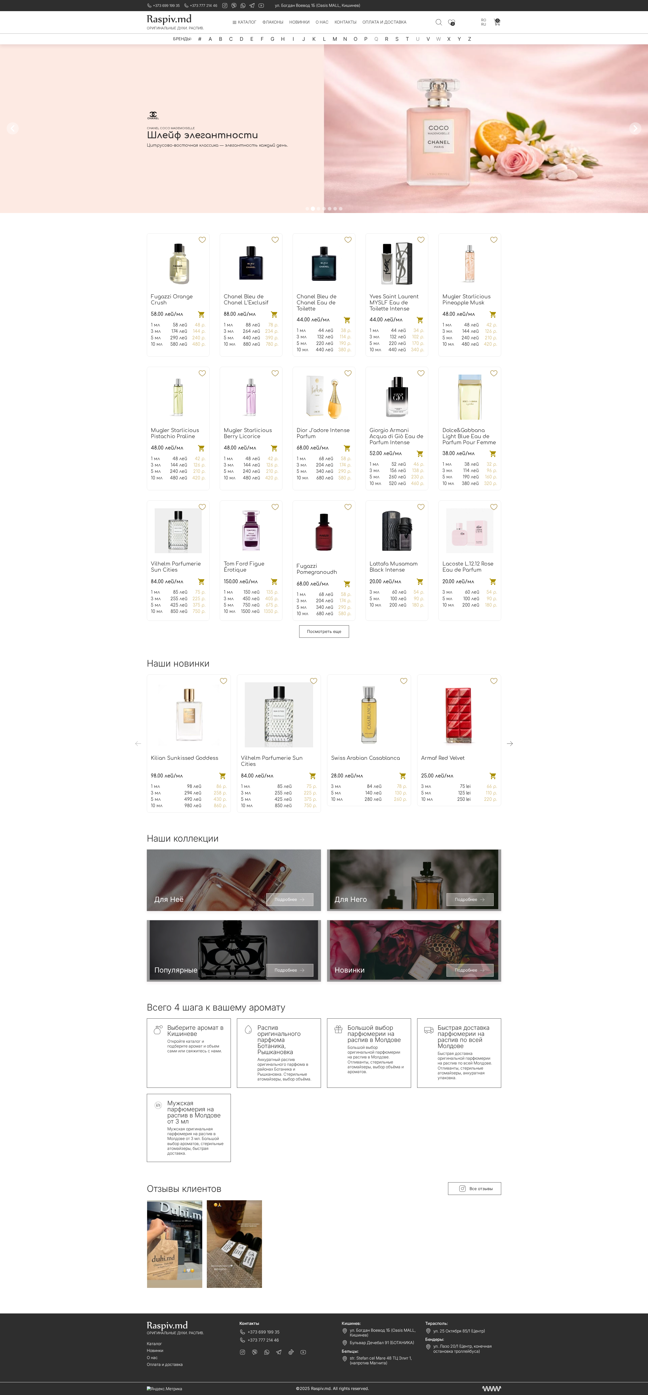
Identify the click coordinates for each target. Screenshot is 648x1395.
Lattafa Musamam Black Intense (394, 567)
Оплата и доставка (384, 22)
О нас (322, 22)
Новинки (299, 22)
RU (483, 24)
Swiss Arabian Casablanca (365, 758)
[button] (307, 208)
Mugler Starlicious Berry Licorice (248, 433)
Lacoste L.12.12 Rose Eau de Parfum (467, 567)
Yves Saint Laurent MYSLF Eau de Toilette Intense (394, 303)
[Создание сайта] (491, 1388)
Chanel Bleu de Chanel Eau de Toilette (316, 303)
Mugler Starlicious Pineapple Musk (466, 300)
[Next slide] (635, 128)
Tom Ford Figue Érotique (244, 567)
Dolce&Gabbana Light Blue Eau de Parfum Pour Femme (469, 436)
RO (483, 20)
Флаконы (272, 22)
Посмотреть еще (324, 631)
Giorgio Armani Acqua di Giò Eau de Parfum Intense (396, 436)
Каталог (154, 1343)
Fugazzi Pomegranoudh (317, 569)
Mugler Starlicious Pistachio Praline (175, 433)
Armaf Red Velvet (443, 758)
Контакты (345, 22)
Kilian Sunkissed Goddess (184, 758)
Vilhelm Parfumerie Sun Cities (176, 567)
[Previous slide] (13, 128)
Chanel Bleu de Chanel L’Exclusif (246, 300)
